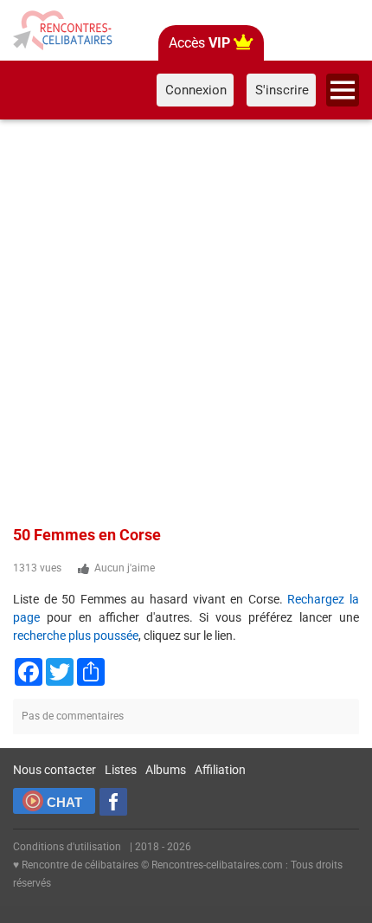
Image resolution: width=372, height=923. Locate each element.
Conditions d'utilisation (67, 847)
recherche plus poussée (75, 635)
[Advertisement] (186, 319)
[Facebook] (113, 802)
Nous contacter (54, 770)
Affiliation (220, 770)
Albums (165, 770)
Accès (199, 43)
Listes (121, 770)
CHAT (64, 802)
